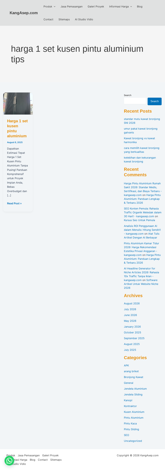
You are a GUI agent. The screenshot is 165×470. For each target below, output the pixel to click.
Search (127, 95)
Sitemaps (64, 19)
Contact (48, 19)
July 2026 (130, 309)
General (128, 382)
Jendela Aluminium (135, 388)
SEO (126, 435)
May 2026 (130, 320)
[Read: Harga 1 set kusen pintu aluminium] (18, 103)
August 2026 (132, 303)
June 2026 (130, 315)
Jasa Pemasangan (71, 6)
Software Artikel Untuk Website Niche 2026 (141, 283)
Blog (139, 6)
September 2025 (134, 338)
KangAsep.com (24, 13)
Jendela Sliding (133, 394)
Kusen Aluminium (134, 411)
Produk (48, 6)
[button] (53, 6)
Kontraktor (130, 406)
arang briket (131, 371)
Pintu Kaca (130, 423)
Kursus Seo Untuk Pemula (139, 220)
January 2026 (132, 326)
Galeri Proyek (96, 6)
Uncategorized (133, 440)
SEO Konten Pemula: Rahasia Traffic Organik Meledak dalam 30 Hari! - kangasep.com (142, 212)
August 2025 (132, 344)
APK (126, 365)
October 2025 (132, 332)
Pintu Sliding (131, 429)
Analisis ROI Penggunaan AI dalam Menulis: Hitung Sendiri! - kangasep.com (142, 229)
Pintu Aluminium (133, 417)
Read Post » (14, 203)
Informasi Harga (119, 6)
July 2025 (130, 349)
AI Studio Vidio (84, 19)
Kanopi (128, 400)
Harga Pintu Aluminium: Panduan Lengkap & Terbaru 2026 (142, 198)
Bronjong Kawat (133, 377)
